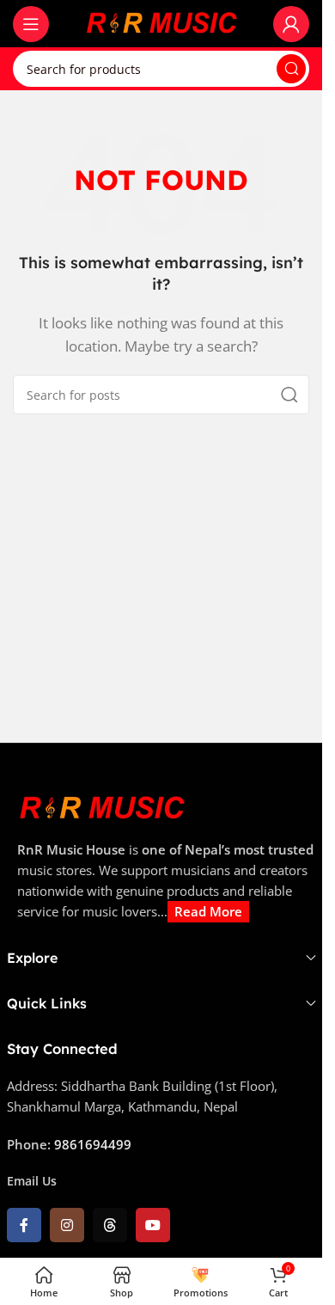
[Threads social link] (110, 1225)
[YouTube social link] (153, 1225)
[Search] (291, 68)
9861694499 (92, 1144)
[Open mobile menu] (31, 24)
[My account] (291, 24)
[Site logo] (161, 22)
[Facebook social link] (24, 1225)
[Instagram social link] (67, 1225)
